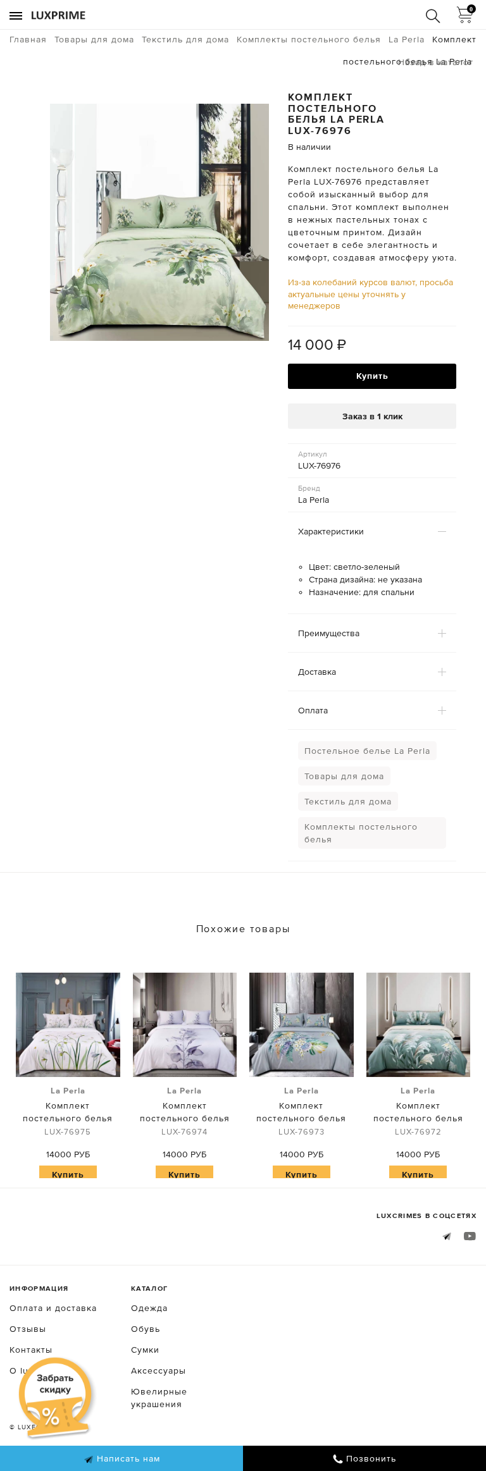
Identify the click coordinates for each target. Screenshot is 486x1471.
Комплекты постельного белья (361, 833)
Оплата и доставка (53, 1308)
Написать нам (127, 1458)
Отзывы (27, 1329)
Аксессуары (158, 1370)
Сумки (145, 1350)
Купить (372, 376)
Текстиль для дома (348, 801)
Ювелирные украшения (159, 1397)
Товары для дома (344, 776)
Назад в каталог (435, 62)
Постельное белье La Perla (367, 751)
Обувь (145, 1329)
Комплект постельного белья (68, 1111)
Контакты (31, 1350)
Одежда (149, 1308)
